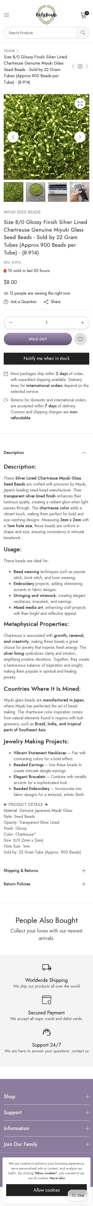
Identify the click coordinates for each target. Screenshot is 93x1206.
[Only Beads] (46, 15)
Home (9, 50)
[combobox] (46, 32)
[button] (80, 136)
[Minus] (10, 322)
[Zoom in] (80, 103)
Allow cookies (46, 1190)
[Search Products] (83, 32)
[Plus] (82, 322)
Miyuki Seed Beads (22, 212)
